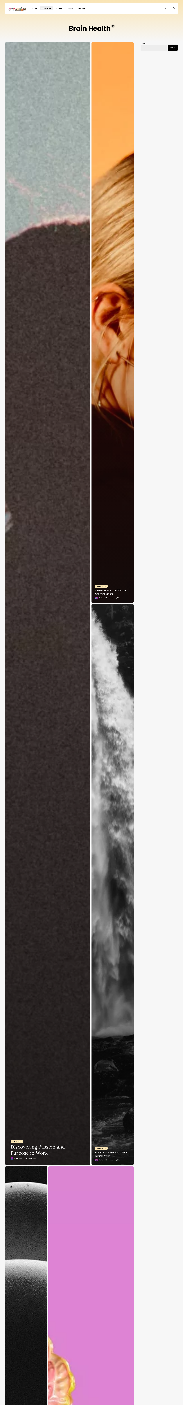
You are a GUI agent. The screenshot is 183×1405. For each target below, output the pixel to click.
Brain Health (16, 1141)
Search (143, 43)
